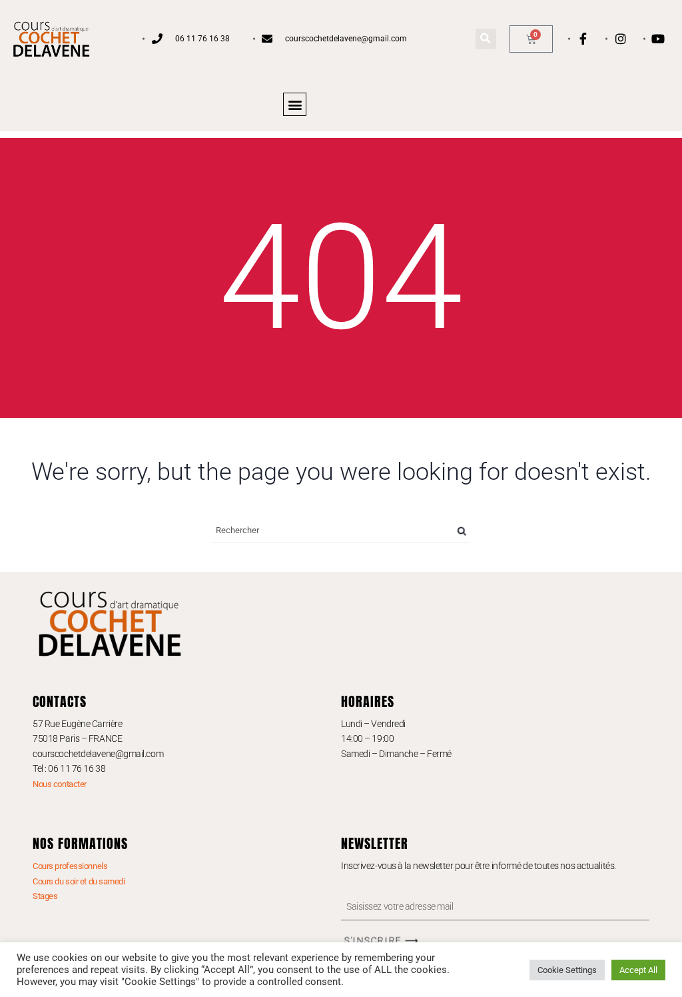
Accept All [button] (638, 970)
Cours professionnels (70, 866)
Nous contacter (60, 784)
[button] (486, 39)
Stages (45, 896)
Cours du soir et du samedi (79, 881)
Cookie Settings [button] (567, 970)
